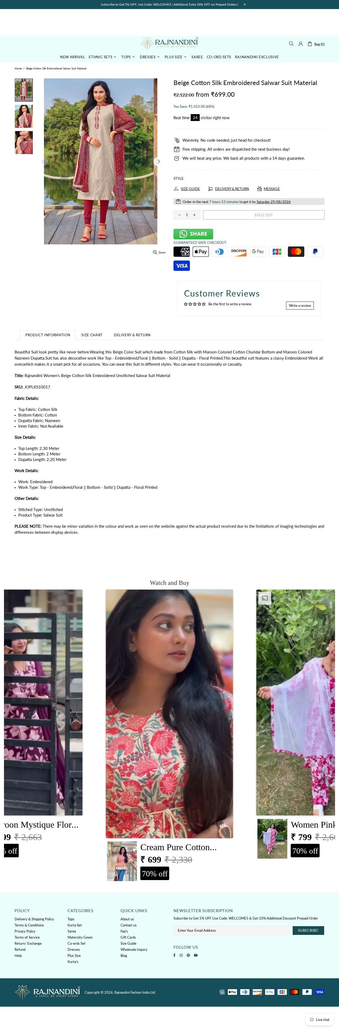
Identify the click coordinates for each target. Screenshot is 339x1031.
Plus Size (74, 955)
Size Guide (128, 943)
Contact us (129, 925)
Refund (20, 949)
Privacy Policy (25, 931)
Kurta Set (75, 925)
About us (127, 919)
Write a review (300, 305)
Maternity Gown (80, 937)
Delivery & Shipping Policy (34, 919)
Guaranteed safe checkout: (200, 242)
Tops (71, 919)
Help (18, 955)
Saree (72, 931)
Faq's (124, 931)
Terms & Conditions (29, 925)
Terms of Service (27, 937)
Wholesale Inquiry (134, 949)
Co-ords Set (77, 943)
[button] (169, 737)
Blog (124, 955)
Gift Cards (128, 937)
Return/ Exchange (28, 943)
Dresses (74, 949)
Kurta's (73, 962)
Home (18, 68)
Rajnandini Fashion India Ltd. (169, 44)
